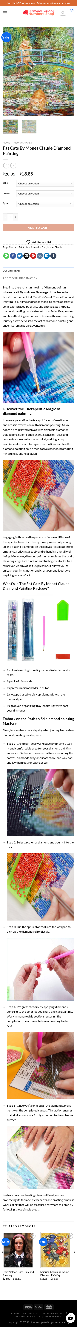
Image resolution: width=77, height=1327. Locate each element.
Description (11, 270)
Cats (44, 247)
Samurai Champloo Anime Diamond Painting (54, 1273)
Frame (6, 193)
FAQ (40, 1316)
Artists (26, 247)
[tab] (38, 270)
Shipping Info (53, 1316)
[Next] (68, 71)
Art (20, 247)
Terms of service (54, 1313)
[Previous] (9, 71)
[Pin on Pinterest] (33, 256)
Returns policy (26, 1316)
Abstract (13, 247)
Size (5, 183)
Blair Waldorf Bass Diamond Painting (18, 1273)
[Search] (63, 13)
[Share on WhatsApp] (6, 256)
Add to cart (38, 227)
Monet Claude (54, 247)
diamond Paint (45, 1195)
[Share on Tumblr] (53, 256)
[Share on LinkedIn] (47, 256)
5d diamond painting (57, 719)
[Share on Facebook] (13, 256)
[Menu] (5, 12)
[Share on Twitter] (20, 256)
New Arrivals (23, 142)
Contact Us (18, 1313)
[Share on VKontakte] (40, 256)
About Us (35, 1313)
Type (6, 203)
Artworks (36, 247)
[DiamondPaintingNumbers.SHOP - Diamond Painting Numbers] (38, 12)
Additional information (20, 278)
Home (6, 142)
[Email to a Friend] (26, 256)
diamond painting (14, 311)
